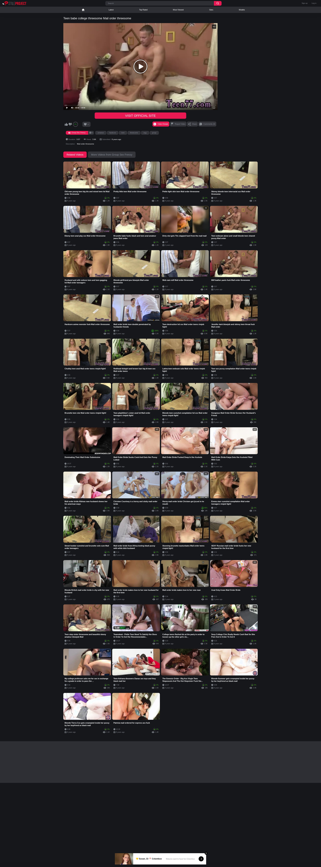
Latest (111, 10)
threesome (134, 133)
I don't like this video (70, 124)
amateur (101, 133)
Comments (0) (209, 124)
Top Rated (143, 10)
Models (242, 10)
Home (83, 10)
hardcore (112, 133)
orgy (145, 133)
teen (123, 133)
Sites (211, 10)
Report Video (180, 124)
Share (194, 124)
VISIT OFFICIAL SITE (140, 115)
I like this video (66, 124)
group (154, 133)
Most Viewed (178, 10)
